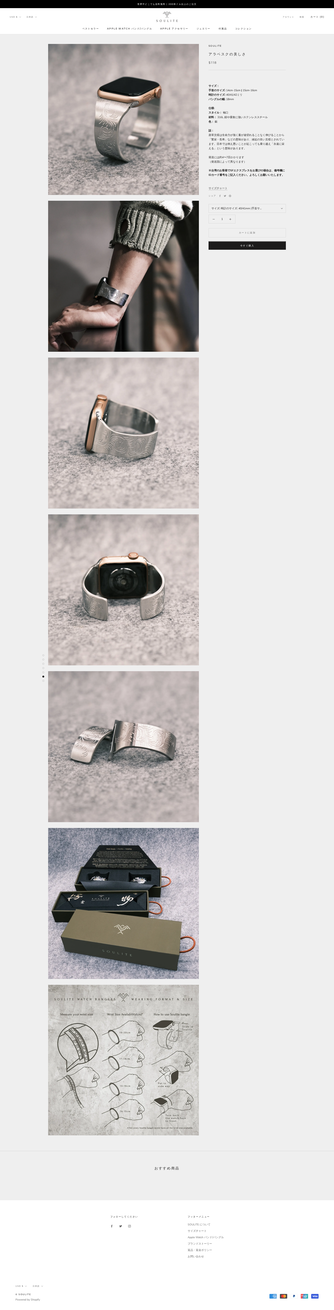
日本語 (29, 17)
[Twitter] (225, 196)
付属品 (223, 28)
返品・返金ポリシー (200, 1250)
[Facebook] (220, 196)
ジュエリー (203, 28)
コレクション (243, 28)
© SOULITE (23, 1294)
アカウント (288, 17)
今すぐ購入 (247, 245)
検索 (302, 17)
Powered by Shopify (27, 1299)
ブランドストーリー (200, 1244)
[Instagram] (129, 1226)
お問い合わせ (196, 1256)
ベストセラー (90, 28)
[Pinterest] (230, 196)
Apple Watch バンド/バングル (129, 28)
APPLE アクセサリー (174, 28)
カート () (317, 16)
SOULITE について (199, 1224)
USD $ (14, 17)
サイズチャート (218, 188)
